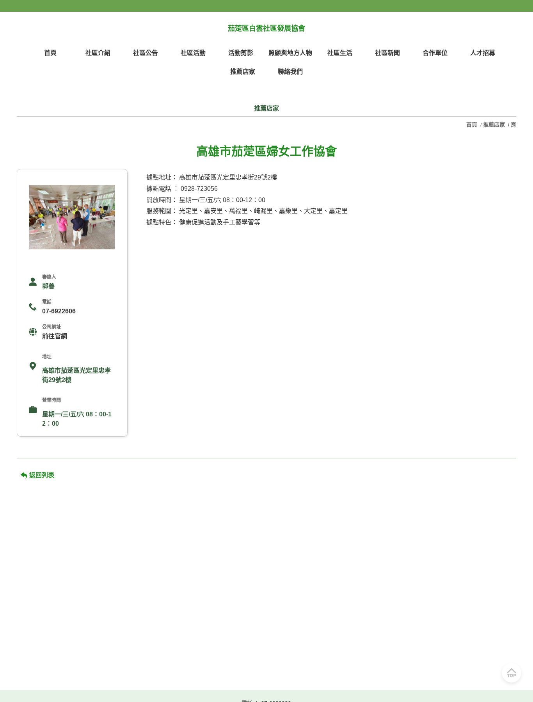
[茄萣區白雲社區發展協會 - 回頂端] (511, 672)
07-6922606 (59, 311)
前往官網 (54, 336)
